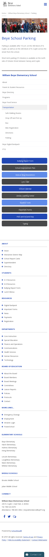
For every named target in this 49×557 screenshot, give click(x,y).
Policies (7, 393)
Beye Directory (8, 92)
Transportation (8, 107)
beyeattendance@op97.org (34, 510)
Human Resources (11, 356)
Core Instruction (10, 336)
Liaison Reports (10, 389)
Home (4, 13)
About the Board (10, 373)
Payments (8, 317)
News (6, 313)
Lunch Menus (9, 292)
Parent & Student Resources (13, 87)
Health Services (10, 352)
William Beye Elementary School (18, 13)
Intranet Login (9, 423)
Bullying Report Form (12, 288)
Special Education (11, 340)
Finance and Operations (13, 344)
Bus (6, 123)
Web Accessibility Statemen (18, 540)
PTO (7, 150)
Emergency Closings (12, 415)
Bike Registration (11, 128)
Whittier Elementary (9, 466)
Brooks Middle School (10, 480)
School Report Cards (12, 258)
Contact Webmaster (39, 540)
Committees (9, 385)
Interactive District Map (13, 255)
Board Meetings (10, 381)
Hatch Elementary (8, 444)
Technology (8, 360)
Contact (7, 401)
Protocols (8, 397)
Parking (8, 138)
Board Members (10, 377)
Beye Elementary (8, 441)
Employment (9, 419)
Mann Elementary (8, 463)
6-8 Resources (9, 284)
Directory (7, 266)
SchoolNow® (16, 531)
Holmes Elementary (9, 447)
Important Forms (10, 309)
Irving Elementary (8, 450)
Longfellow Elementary (11, 460)
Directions (9, 133)
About (4, 82)
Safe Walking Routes (13, 113)
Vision (6, 251)
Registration (8, 321)
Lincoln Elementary (9, 457)
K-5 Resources (9, 280)
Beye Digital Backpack (11, 144)
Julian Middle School (9, 486)
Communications (10, 348)
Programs (6, 97)
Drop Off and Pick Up (13, 118)
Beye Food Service (9, 102)
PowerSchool (9, 427)
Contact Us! (35, 554)
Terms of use (28, 537)
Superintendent (10, 262)
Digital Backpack (10, 305)
